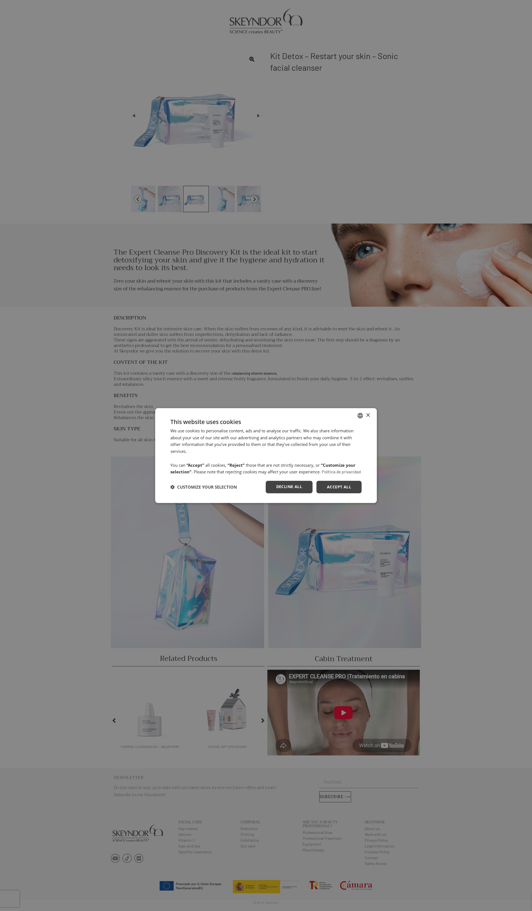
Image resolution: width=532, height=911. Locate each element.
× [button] (368, 415)
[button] (203, 487)
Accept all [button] (339, 486)
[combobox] (360, 415)
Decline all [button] (289, 486)
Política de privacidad (341, 471)
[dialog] (266, 455)
